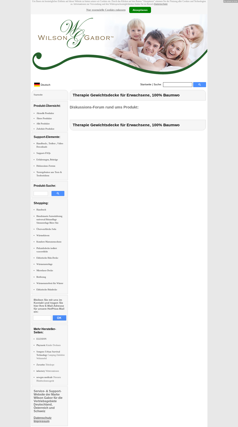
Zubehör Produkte (45, 129)
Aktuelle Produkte (45, 113)
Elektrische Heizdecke (46, 289)
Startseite (145, 84)
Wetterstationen (47, 371)
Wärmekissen (42, 235)
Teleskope (45, 364)
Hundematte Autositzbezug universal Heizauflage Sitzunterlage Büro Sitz (49, 219)
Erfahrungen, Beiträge (47, 159)
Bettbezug (41, 277)
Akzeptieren (140, 9)
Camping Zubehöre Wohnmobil (50, 355)
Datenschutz (161, 4)
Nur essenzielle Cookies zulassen (106, 9)
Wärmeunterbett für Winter (49, 283)
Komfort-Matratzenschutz (48, 241)
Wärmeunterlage (44, 264)
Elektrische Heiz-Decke (47, 258)
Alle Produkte (43, 123)
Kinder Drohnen (48, 345)
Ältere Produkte (44, 118)
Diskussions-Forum (45, 166)
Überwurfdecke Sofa (46, 229)
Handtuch (41, 209)
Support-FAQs (43, 153)
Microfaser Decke (44, 270)
